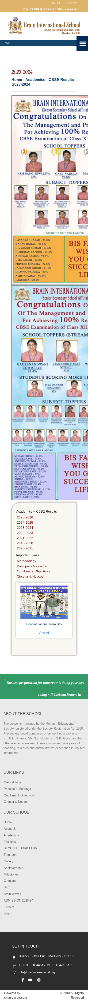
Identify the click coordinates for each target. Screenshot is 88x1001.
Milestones (11, 874)
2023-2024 (25, 527)
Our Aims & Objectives (33, 571)
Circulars (10, 881)
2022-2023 (25, 533)
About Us (10, 828)
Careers (9, 907)
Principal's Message (31, 566)
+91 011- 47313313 (59, 965)
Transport (10, 854)
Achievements (13, 868)
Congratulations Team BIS (44, 624)
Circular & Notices (30, 576)
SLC (7, 887)
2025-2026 (25, 517)
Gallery (8, 861)
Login (7, 913)
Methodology (26, 561)
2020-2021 (25, 548)
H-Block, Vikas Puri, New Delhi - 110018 (46, 956)
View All (44, 633)
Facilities (10, 842)
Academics (11, 835)
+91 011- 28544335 (32, 965)
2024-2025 (25, 522)
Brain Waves (12, 894)
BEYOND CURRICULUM (21, 848)
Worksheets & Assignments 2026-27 (50, 8)
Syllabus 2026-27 (64, 3)
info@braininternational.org (37, 972)
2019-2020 (25, 543)
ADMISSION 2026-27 (18, 900)
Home (16, 80)
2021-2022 (25, 538)
